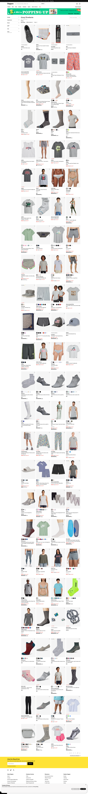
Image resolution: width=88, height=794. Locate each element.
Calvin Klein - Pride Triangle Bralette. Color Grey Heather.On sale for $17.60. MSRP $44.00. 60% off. (43, 592)
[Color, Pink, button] (55, 100)
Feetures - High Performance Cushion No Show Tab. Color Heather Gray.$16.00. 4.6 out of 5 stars (43, 385)
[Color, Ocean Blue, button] (60, 362)
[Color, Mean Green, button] (68, 716)
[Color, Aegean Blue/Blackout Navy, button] (40, 510)
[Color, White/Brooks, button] (70, 598)
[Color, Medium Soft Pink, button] (25, 245)
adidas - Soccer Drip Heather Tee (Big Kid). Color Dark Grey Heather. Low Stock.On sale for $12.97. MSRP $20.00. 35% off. (58, 153)
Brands (65, 776)
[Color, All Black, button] (27, 480)
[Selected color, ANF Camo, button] (52, 686)
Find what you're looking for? (75, 755)
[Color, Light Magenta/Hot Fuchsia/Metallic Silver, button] (75, 568)
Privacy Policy (36, 786)
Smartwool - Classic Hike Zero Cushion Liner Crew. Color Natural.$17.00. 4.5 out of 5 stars (58, 533)
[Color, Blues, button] (68, 510)
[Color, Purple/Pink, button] (25, 333)
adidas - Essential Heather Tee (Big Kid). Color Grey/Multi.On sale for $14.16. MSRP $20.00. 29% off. (58, 239)
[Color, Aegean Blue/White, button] (42, 304)
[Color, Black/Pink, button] (23, 333)
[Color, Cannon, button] (28, 245)
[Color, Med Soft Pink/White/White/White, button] (42, 333)
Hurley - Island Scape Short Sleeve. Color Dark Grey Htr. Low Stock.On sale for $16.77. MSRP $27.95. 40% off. (73, 444)
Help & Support (78, 6)
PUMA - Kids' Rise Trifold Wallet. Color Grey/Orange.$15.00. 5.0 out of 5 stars (28, 326)
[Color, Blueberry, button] (70, 480)
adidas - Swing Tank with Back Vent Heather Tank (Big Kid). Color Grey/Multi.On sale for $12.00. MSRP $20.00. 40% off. (28, 153)
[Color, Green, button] (40, 275)
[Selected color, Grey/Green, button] (22, 362)
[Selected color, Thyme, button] (37, 568)
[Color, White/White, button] (68, 217)
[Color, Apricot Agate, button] (43, 539)
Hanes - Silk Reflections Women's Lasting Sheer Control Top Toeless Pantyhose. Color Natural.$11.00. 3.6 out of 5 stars (28, 94)
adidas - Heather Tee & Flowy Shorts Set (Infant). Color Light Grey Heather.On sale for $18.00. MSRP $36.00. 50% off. (58, 737)
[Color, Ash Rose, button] (25, 744)
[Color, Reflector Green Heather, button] (68, 130)
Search (42, 3)
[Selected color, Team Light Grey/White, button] (22, 421)
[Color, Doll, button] (27, 245)
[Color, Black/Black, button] (70, 217)
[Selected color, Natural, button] (52, 539)
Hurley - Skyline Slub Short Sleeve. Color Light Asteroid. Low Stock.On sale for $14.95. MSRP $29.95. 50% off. (58, 269)
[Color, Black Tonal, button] (27, 744)
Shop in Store (76, 13)
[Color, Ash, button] (27, 658)
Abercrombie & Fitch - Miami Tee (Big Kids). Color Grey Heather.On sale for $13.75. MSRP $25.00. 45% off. (58, 210)
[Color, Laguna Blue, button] (27, 539)
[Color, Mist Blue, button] (70, 658)
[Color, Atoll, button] (57, 362)
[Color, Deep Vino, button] (42, 568)
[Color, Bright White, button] (60, 686)
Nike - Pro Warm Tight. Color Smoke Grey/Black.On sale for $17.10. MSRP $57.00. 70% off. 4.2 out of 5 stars (28, 562)
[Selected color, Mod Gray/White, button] (37, 304)
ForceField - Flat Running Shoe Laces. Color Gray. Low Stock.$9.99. (58, 37)
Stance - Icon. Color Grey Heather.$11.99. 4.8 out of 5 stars (58, 123)
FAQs (27, 776)
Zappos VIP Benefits (11, 782)
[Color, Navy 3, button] (72, 480)
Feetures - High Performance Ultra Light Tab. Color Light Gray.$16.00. (58, 385)
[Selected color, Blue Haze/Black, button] (52, 598)
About (8, 776)
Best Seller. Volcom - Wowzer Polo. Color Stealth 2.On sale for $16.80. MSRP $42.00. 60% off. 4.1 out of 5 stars (73, 474)
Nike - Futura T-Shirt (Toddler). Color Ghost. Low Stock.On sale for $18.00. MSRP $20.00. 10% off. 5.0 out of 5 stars (73, 709)
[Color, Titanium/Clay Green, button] (53, 598)
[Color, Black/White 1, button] (70, 245)
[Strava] (14, 770)
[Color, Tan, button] (23, 304)
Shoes (65, 782)
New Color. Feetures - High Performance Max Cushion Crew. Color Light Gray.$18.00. (58, 651)
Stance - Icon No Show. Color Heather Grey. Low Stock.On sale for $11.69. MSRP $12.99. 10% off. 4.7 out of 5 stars (73, 94)
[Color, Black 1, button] (53, 304)
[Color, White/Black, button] (58, 130)
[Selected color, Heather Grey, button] (67, 100)
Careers (8, 777)
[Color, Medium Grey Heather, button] (68, 160)
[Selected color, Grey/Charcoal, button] (37, 628)
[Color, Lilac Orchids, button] (55, 362)
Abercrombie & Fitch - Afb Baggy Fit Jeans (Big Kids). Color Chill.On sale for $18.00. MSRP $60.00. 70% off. (28, 709)
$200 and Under (29, 22)
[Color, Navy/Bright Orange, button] (23, 362)
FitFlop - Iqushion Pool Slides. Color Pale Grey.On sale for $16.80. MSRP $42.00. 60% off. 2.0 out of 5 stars (28, 474)
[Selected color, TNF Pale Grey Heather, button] (22, 598)
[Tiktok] (11, 770)
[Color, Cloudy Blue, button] (25, 480)
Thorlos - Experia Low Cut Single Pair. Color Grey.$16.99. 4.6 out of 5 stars (28, 503)
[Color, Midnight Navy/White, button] (68, 275)
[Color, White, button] (70, 100)
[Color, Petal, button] (53, 658)
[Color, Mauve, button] (53, 362)
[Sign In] (77, 4)
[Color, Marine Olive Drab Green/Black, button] (72, 421)
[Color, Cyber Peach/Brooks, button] (68, 598)
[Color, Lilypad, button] (68, 392)
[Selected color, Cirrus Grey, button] (52, 716)
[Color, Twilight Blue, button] (42, 658)
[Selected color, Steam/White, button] (67, 217)
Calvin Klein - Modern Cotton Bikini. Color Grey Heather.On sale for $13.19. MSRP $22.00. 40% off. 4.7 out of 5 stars (58, 181)
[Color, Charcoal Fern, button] (53, 275)
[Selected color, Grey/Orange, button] (22, 333)
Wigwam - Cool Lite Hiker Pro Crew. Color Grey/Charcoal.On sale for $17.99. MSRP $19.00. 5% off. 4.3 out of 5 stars (43, 621)
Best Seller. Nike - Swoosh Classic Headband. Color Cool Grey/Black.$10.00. (73, 37)
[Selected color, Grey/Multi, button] (52, 245)
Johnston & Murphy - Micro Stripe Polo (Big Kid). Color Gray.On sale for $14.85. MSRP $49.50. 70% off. (43, 269)
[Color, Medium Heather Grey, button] (53, 245)
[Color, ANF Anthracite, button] (58, 686)
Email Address (11, 763)
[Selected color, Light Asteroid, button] (52, 275)
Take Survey (47, 781)
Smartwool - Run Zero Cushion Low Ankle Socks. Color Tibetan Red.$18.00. (28, 651)
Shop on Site (70, 13)
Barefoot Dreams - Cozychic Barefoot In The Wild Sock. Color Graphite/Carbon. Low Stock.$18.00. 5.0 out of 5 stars (73, 680)
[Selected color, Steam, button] (22, 245)
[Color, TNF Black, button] (23, 598)
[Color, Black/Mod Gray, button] (45, 304)
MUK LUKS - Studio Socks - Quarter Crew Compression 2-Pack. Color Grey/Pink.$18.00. (28, 680)
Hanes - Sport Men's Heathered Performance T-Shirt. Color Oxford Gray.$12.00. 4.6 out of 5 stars (73, 123)
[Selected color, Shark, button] (67, 72)
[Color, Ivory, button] (57, 100)
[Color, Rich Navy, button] (55, 392)
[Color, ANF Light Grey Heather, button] (55, 686)
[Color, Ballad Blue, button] (53, 686)
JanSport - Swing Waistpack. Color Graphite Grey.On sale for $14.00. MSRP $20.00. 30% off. (43, 239)
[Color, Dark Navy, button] (57, 130)
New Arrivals (66, 779)
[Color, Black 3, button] (57, 304)
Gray (35, 22)
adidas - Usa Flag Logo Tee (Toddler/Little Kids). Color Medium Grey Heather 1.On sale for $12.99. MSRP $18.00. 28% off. (73, 153)
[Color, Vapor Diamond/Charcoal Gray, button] (28, 744)
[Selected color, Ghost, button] (67, 716)
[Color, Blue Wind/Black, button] (60, 598)
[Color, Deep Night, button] (42, 539)
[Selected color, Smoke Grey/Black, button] (22, 568)
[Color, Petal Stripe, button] (23, 392)
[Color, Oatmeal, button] (55, 130)
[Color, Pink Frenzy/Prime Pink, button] (38, 510)
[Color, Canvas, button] (23, 130)
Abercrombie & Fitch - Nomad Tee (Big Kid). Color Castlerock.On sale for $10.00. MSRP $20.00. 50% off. (28, 65)
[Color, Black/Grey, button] (38, 628)
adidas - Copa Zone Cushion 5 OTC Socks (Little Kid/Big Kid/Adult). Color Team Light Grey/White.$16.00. (28, 415)
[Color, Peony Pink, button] (58, 362)
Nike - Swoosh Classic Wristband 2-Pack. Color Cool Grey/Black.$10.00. (58, 65)
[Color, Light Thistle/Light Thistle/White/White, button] (45, 333)
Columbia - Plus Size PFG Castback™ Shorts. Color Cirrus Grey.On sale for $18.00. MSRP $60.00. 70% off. (58, 709)
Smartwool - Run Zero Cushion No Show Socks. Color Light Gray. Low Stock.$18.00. (43, 680)
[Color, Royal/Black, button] (38, 304)
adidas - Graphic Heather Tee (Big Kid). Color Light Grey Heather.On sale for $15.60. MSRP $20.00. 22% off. (73, 356)
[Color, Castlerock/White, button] (25, 628)
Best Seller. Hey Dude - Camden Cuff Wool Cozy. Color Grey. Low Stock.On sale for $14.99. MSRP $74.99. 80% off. (28, 297)
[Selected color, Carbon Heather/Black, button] (67, 275)
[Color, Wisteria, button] (57, 392)
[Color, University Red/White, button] (70, 568)
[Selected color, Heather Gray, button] (37, 392)
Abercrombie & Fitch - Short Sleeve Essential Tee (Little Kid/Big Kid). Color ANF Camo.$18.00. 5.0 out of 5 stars (58, 680)
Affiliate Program (48, 777)
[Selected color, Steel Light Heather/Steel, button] (67, 421)
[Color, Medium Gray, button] (40, 658)
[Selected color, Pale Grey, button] (22, 480)
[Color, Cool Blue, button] (68, 744)
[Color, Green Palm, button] (68, 72)
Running (65, 781)
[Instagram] (8, 770)
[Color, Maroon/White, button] (23, 628)
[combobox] (27, 4)
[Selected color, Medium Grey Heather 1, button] (67, 160)
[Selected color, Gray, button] (37, 275)
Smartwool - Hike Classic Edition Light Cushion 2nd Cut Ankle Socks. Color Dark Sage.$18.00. (73, 651)
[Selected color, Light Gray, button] (22, 392)
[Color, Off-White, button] (40, 744)
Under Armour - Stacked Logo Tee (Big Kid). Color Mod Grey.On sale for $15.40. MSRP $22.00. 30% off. (43, 356)
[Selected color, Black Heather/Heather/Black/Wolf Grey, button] (37, 333)
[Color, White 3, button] (55, 304)
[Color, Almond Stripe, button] (28, 392)
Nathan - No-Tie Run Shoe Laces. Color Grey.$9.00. (28, 37)
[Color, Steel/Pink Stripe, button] (53, 510)
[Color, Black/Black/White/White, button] (38, 333)
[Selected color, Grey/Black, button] (52, 510)
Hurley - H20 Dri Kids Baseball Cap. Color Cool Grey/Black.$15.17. (73, 326)
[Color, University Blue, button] (45, 539)
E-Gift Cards (47, 782)
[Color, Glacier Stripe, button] (27, 392)
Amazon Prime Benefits (11, 781)
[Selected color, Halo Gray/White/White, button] (37, 510)
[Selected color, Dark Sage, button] (67, 658)
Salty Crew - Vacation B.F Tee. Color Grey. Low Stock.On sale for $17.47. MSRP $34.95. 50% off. (58, 562)
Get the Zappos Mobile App (12, 779)
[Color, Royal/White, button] (30, 628)
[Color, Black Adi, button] (57, 245)
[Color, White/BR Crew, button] (72, 598)
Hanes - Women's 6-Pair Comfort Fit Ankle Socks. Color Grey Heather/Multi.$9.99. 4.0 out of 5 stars (43, 37)
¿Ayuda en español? (29, 779)
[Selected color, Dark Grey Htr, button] (67, 452)
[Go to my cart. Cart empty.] (80, 4)
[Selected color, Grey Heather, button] (52, 100)
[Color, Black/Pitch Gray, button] (72, 275)
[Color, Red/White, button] (40, 304)
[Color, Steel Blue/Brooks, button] (75, 598)
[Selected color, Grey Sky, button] (37, 480)
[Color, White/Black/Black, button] (72, 245)
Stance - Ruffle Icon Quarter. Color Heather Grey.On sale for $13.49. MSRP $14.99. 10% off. (43, 210)
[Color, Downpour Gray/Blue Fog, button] (57, 598)
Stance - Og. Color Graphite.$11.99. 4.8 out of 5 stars (43, 123)
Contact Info (28, 777)
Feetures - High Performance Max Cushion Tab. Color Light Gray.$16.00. (73, 385)
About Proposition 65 (30, 782)
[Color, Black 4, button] (58, 304)
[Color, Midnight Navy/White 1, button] (68, 568)
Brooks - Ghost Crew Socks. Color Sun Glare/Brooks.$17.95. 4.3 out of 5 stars (73, 592)
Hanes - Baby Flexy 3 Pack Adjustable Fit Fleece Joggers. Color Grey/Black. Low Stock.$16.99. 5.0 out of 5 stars (73, 503)
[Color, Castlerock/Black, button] (43, 510)
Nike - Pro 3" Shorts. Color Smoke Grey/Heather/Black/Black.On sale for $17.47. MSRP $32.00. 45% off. (73, 562)
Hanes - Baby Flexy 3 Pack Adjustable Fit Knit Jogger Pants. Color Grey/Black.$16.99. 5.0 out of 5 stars (58, 503)
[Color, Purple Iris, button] (25, 539)
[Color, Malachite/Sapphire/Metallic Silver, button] (73, 568)
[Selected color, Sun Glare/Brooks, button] (67, 598)
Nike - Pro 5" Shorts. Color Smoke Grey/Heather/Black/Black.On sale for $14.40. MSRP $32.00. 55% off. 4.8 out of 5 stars (73, 239)
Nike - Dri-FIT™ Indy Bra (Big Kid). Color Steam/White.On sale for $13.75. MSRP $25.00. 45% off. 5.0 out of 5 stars (73, 210)
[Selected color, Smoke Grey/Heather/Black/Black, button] (67, 245)
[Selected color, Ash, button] (37, 658)
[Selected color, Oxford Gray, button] (67, 130)
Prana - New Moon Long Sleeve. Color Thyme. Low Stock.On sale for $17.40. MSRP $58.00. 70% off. (43, 562)
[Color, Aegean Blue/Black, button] (58, 598)
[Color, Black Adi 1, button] (58, 245)
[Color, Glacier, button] (55, 658)
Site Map (46, 779)
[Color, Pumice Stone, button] (57, 686)
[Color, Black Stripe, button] (30, 392)
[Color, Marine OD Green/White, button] (70, 275)
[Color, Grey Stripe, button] (55, 510)
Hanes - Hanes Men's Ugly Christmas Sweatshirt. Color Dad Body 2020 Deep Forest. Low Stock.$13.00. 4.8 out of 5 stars (43, 181)
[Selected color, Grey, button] (22, 304)
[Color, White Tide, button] (73, 392)
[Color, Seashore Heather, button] (70, 452)
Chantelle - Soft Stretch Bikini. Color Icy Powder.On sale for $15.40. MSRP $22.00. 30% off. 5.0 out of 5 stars (58, 356)
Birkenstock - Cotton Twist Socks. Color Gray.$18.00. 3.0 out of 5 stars (43, 737)
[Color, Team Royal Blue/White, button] (23, 421)
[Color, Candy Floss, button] (70, 744)
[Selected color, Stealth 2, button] (67, 480)
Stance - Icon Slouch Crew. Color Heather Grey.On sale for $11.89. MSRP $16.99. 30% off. (28, 123)
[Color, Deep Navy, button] (23, 539)
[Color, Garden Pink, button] (25, 658)
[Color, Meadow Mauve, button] (68, 658)
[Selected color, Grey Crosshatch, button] (22, 744)
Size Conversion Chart (49, 776)
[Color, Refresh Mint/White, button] (45, 510)
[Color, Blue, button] (38, 744)
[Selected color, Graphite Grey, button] (37, 245)
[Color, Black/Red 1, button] (25, 362)
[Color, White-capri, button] (23, 658)
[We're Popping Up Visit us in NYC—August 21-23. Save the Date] (44, 11)
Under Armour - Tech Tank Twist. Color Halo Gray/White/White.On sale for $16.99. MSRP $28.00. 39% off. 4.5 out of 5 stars (43, 503)
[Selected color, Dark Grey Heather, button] (52, 304)
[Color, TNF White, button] (25, 598)
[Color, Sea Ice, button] (53, 392)
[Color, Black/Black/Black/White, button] (40, 333)
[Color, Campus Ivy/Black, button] (55, 598)
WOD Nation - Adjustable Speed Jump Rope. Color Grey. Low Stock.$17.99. (73, 621)
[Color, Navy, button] (38, 245)
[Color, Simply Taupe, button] (53, 480)
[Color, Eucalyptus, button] (30, 744)
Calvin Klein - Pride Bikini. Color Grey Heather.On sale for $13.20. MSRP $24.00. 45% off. (73, 181)
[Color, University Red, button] (60, 304)
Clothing (65, 777)
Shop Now (52, 0)
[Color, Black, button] (53, 100)
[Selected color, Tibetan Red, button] (22, 658)
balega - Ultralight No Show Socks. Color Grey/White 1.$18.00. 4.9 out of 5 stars (73, 737)
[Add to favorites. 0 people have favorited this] (34, 25)
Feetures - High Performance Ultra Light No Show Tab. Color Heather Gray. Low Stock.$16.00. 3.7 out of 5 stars (43, 415)
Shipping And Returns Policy (31, 781)
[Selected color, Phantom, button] (52, 480)
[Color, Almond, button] (40, 568)
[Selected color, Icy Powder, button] (52, 362)
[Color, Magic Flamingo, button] (23, 245)
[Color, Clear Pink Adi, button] (60, 245)
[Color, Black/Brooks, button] (73, 598)
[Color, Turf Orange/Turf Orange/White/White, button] (43, 333)
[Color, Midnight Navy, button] (23, 480)
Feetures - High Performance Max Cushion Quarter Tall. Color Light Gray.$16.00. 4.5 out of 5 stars (28, 385)
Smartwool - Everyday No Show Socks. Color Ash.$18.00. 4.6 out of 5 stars (43, 651)
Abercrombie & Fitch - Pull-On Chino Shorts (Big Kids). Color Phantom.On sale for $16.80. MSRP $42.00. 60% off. (58, 474)
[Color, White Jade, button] (75, 392)
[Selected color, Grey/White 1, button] (67, 744)
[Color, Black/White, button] (68, 245)
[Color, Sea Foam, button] (38, 480)
